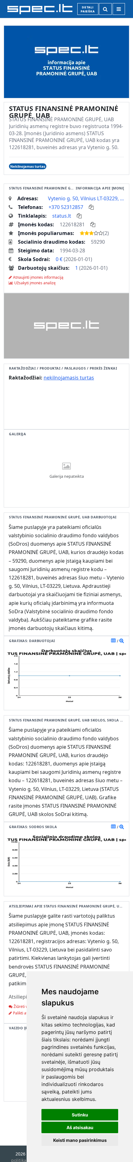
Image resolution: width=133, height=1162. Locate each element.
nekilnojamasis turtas (69, 377)
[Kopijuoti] (91, 207)
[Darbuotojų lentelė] (113, 640)
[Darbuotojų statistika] (121, 640)
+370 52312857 (66, 207)
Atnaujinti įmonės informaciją (38, 277)
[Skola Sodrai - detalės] (121, 826)
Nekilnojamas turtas (27, 166)
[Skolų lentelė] (113, 826)
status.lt (61, 215)
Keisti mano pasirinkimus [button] (80, 1140)
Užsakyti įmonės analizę (35, 283)
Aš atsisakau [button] (79, 1127)
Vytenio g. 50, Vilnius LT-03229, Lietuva (86, 198)
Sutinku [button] (80, 1114)
